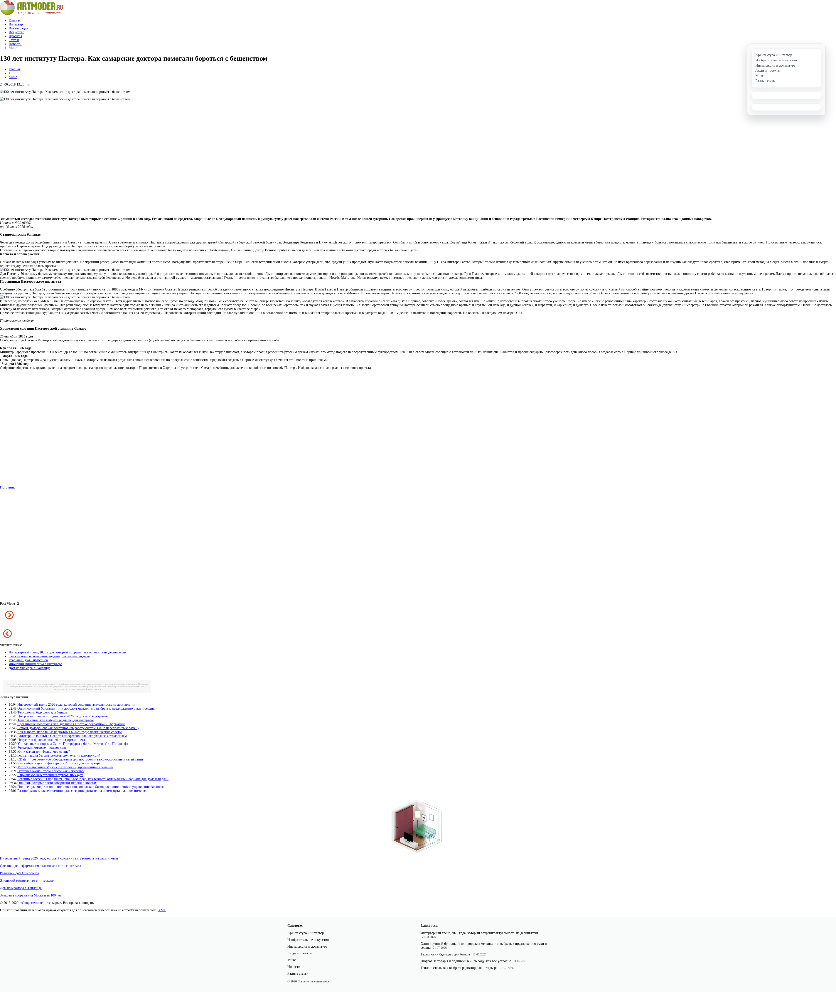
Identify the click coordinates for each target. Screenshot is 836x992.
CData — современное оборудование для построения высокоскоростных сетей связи (80, 759)
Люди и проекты (299, 953)
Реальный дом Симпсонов (28, 660)
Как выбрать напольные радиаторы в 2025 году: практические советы (69, 732)
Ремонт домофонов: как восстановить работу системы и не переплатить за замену (78, 728)
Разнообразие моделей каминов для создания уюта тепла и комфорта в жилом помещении (84, 790)
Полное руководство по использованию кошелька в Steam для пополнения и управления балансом (90, 787)
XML (162, 910)
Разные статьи (297, 973)
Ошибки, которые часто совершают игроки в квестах (57, 783)
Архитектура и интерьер (305, 933)
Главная (14, 69)
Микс (13, 77)
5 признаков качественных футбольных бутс (50, 775)
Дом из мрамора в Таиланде (29, 668)
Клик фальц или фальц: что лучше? (43, 751)
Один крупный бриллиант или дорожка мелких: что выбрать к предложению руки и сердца (53, 684)
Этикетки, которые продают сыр (41, 747)
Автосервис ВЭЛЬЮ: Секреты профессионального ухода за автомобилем (72, 736)
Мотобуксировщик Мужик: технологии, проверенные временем (65, 767)
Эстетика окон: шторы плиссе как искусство (50, 771)
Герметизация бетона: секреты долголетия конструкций (58, 755)
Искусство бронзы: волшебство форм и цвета (51, 740)
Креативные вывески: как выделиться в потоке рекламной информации (99, 687)
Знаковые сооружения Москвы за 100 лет (30, 895)
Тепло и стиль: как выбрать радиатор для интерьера (90, 686)
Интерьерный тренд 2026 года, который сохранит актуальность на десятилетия (67, 652)
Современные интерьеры (40, 903)
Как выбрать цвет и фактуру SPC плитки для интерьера (58, 763)
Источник (7, 487)
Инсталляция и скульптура (307, 946)
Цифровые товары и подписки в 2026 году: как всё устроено (62, 716)
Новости (293, 967)
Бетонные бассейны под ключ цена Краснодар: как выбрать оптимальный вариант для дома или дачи (93, 779)
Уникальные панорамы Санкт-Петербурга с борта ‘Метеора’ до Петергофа (72, 743)
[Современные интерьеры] (31, 14)
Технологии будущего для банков (119, 684)
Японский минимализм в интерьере (35, 664)
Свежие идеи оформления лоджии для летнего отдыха (49, 656)
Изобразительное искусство (308, 940)
